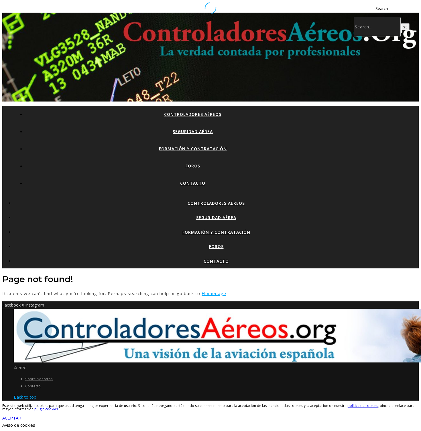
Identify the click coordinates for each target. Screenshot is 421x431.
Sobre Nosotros (39, 378)
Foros (193, 166)
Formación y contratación (193, 148)
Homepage (214, 293)
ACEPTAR (11, 418)
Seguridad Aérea (193, 131)
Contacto (192, 183)
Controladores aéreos (192, 114)
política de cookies (362, 405)
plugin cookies (46, 409)
